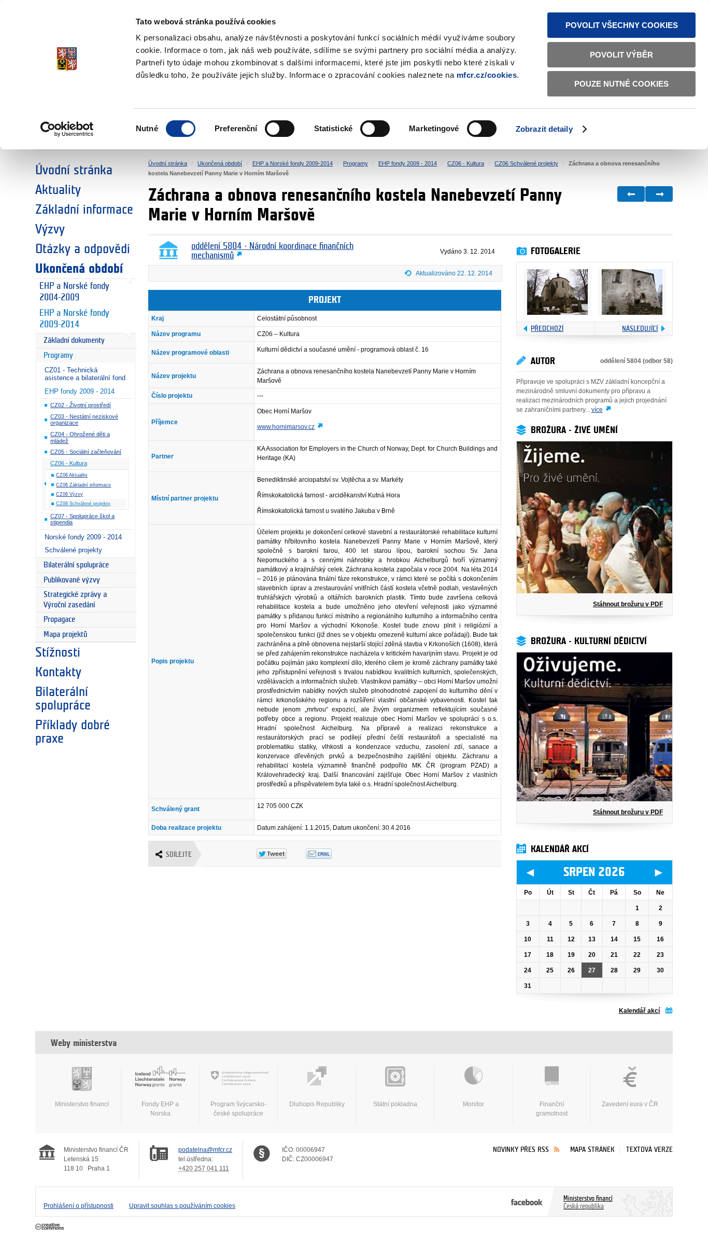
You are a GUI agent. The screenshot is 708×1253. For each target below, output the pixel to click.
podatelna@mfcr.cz (205, 1149)
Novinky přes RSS (521, 1149)
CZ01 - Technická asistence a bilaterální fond (85, 374)
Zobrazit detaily (544, 128)
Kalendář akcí (639, 1010)
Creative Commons (50, 1227)
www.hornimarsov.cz (286, 426)
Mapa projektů (65, 634)
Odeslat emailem (330, 853)
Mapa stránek (592, 1149)
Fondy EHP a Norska (160, 1109)
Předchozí (547, 328)
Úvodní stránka (73, 170)
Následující (640, 328)
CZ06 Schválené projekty (83, 503)
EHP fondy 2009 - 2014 (80, 391)
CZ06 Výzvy (69, 494)
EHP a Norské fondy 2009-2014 (74, 319)
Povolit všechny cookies (621, 25)
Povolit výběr (621, 54)
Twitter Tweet (281, 853)
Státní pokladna (395, 1104)
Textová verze (649, 1149)
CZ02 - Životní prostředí (80, 405)
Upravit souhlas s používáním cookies (182, 1205)
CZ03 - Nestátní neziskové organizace (84, 419)
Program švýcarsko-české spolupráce (238, 1109)
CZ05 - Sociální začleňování (85, 452)
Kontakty (58, 672)
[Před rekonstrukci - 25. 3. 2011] (557, 292)
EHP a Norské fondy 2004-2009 (74, 292)
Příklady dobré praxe (72, 732)
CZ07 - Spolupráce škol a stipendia (82, 519)
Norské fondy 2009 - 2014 (83, 537)
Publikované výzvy (72, 580)
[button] (453, 275)
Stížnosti (57, 652)
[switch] (279, 128)
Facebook (527, 1201)
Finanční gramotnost (552, 1109)
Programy (58, 355)
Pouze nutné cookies (621, 83)
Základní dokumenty (74, 340)
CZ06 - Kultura (68, 463)
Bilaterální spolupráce (76, 565)
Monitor (473, 1104)
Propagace (59, 619)
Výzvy (50, 229)
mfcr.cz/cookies (487, 75)
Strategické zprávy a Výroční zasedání (75, 600)
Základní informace (84, 209)
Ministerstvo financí (82, 1104)
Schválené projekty (73, 550)
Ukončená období (79, 268)
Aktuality (58, 190)
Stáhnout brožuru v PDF (628, 604)
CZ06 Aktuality (72, 475)
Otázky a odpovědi (82, 249)
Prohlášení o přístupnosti (79, 1205)
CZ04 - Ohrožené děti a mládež (80, 437)
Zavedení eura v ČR (630, 1104)
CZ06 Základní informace (83, 485)
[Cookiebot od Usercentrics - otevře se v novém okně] (67, 129)
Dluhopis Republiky (317, 1104)
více (597, 409)
